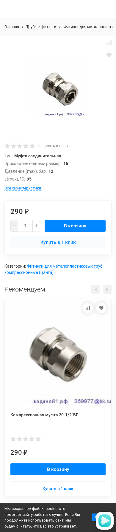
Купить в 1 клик (58, 242)
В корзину (75, 226)
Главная (11, 26)
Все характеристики (22, 188)
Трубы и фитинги (41, 26)
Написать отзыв (53, 146)
